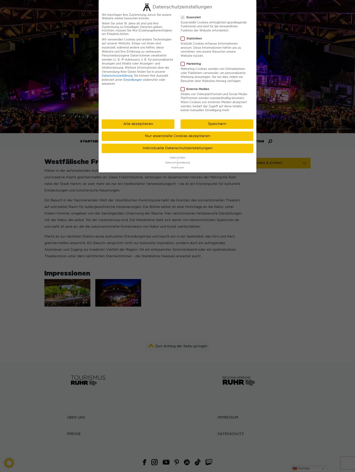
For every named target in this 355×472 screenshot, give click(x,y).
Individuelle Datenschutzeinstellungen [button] (177, 148)
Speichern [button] (217, 124)
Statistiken (194, 38)
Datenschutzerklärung (117, 75)
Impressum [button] (177, 168)
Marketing (193, 63)
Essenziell (193, 17)
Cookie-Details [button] (177, 158)
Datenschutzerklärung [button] (177, 163)
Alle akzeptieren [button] (138, 124)
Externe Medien (197, 89)
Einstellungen (132, 79)
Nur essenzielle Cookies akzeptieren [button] (177, 136)
